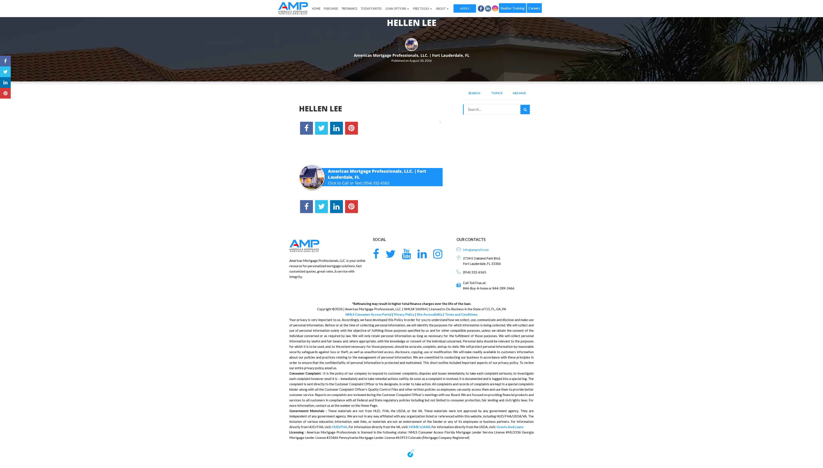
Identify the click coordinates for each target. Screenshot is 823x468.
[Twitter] (390, 256)
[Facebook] (376, 256)
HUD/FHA (339, 427)
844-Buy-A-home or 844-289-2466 (488, 288)
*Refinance (349, 8)
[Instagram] (437, 256)
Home (316, 8)
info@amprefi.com (476, 250)
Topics (496, 93)
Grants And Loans (510, 427)
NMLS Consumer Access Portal (368, 314)
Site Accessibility (430, 314)
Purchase (331, 8)
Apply (464, 8)
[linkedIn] (422, 256)
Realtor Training (512, 8)
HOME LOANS (419, 427)
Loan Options (396, 8)
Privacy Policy (404, 314)
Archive (519, 93)
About (440, 8)
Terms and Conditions (461, 314)
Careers (534, 8)
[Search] (525, 109)
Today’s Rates (371, 8)
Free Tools (421, 8)
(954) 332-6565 (376, 183)
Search (474, 93)
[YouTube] (406, 256)
